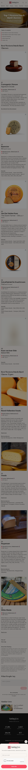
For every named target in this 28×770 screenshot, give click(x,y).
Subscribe (14, 766)
